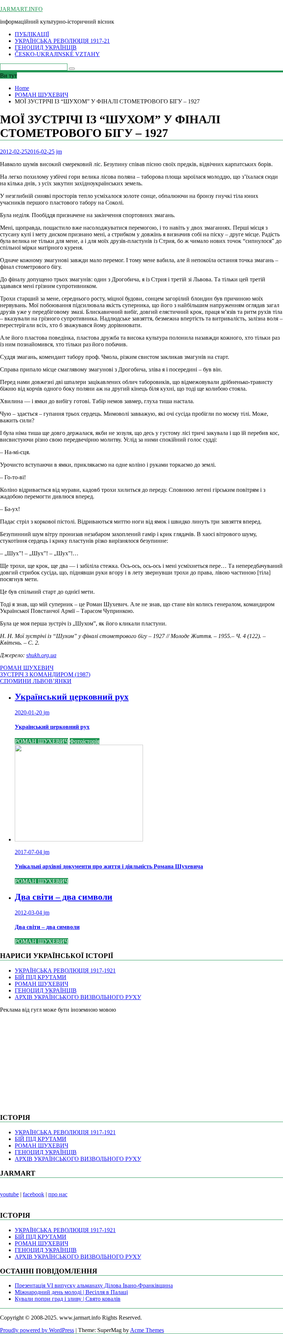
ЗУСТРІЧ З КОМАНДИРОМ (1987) (45, 674)
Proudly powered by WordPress (37, 1330)
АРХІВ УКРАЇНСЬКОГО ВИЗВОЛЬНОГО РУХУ (78, 997)
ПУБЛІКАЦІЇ (32, 34)
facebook (33, 1194)
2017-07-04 (29, 852)
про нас (57, 1194)
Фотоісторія (84, 741)
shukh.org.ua (41, 655)
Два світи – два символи (63, 897)
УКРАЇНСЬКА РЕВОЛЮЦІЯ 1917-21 (62, 41)
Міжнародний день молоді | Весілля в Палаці (71, 1292)
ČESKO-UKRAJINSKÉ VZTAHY (57, 54)
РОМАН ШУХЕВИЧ (26, 668)
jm (59, 151)
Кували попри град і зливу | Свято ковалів (67, 1299)
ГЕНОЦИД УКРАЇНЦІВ (46, 47)
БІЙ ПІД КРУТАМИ (40, 977)
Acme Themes (147, 1330)
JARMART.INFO (21, 9)
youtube (9, 1194)
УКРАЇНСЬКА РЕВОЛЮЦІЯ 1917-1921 (65, 970)
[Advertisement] (55, 1059)
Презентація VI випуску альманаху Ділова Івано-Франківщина (94, 1285)
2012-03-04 (29, 912)
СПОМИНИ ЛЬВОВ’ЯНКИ (35, 681)
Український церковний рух (72, 697)
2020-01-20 (29, 712)
